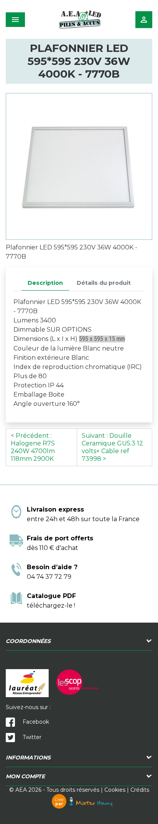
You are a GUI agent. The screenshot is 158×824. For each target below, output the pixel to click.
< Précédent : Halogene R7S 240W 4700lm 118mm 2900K (33, 447)
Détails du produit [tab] (104, 282)
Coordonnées (28, 641)
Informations (28, 757)
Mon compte (25, 776)
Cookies (114, 789)
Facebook (35, 721)
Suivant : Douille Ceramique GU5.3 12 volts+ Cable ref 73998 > (112, 447)
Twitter (31, 737)
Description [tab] (45, 282)
